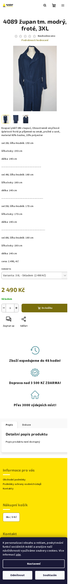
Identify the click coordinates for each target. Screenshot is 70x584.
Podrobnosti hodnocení (35, 40)
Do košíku (47, 308)
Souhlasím (50, 575)
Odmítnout (17, 575)
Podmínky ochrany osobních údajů (22, 484)
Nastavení (33, 564)
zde (18, 555)
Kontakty (8, 488)
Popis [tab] (9, 425)
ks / (11, 517)
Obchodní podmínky (14, 479)
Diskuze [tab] (26, 425)
